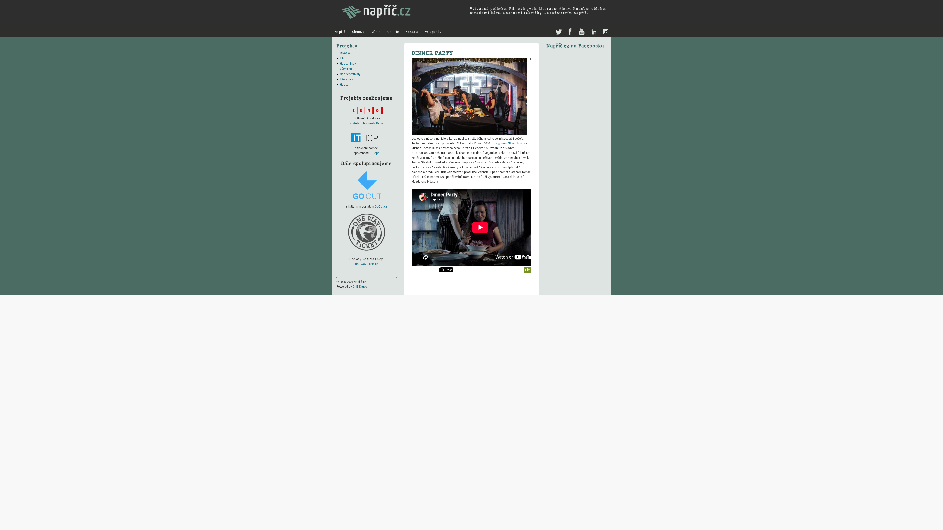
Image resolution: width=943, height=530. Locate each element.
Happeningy (348, 63)
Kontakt (412, 32)
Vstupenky (433, 32)
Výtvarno (346, 69)
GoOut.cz (381, 206)
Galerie (393, 32)
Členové (358, 32)
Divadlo (345, 53)
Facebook (570, 32)
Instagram (605, 32)
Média (376, 32)
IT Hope (374, 153)
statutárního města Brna (366, 123)
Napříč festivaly (350, 74)
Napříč (340, 32)
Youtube (581, 32)
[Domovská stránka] (376, 21)
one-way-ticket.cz (366, 264)
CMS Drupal (360, 286)
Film (528, 270)
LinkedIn (593, 32)
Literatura (346, 79)
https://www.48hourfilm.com (510, 143)
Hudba (344, 84)
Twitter (558, 29)
